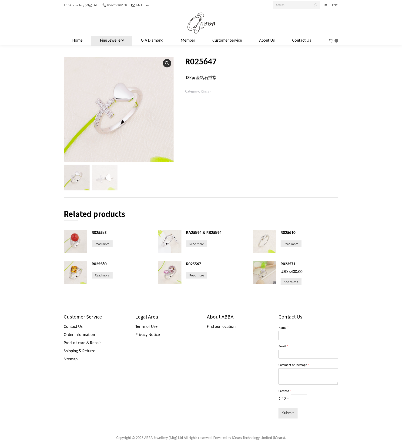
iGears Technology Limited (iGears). (259, 438)
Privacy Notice (147, 335)
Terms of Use (146, 327)
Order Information (79, 335)
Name (283, 328)
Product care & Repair (82, 343)
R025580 (99, 264)
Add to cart (291, 282)
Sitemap (70, 359)
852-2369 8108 (117, 5)
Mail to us (142, 5)
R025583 (99, 233)
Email (283, 346)
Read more (102, 244)
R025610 (288, 233)
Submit (288, 413)
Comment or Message (293, 365)
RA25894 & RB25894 (203, 233)
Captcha (284, 391)
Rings (205, 91)
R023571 (288, 264)
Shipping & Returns (79, 351)
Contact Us (73, 327)
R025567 (193, 264)
